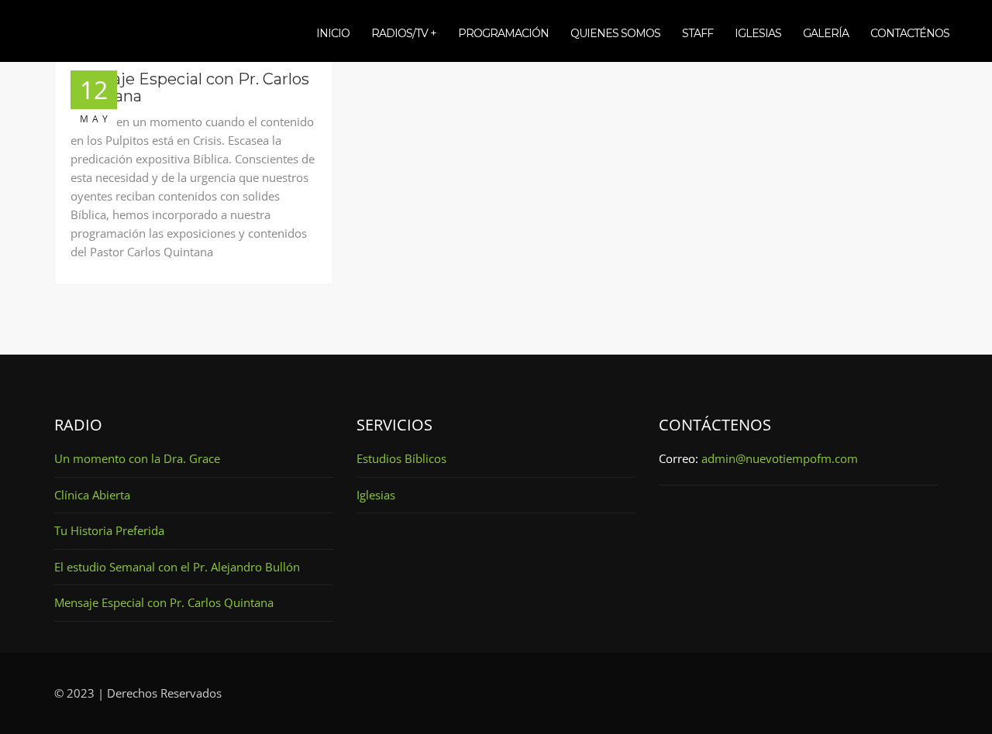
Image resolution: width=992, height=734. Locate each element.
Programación (503, 33)
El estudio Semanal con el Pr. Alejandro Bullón (177, 567)
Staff (697, 33)
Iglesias (758, 33)
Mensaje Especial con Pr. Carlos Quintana (190, 87)
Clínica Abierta (92, 494)
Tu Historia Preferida (109, 530)
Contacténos (909, 33)
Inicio (333, 33)
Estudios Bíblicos (401, 458)
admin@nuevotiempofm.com (779, 458)
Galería (826, 33)
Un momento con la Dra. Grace (137, 458)
